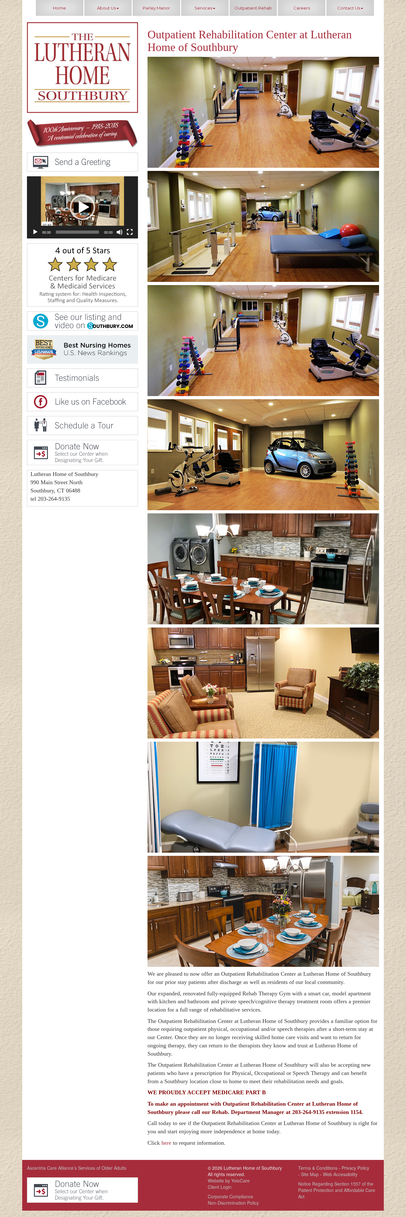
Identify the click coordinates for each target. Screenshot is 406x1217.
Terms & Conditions (317, 1168)
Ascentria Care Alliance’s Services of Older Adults (76, 1168)
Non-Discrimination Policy (233, 1203)
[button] (82, 207)
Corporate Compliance (230, 1196)
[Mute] (119, 232)
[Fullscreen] (130, 232)
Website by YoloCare (229, 1180)
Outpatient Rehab (253, 7)
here (166, 1143)
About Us (106, 7)
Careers (301, 7)
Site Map (310, 1174)
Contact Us (348, 7)
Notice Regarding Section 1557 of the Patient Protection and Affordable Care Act (336, 1190)
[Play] (35, 232)
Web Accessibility (340, 1174)
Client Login (220, 1187)
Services (203, 7)
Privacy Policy (355, 1168)
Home (59, 7)
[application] (82, 207)
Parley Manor (156, 7)
